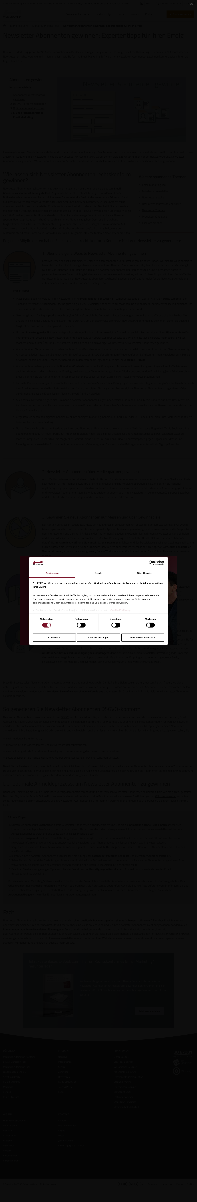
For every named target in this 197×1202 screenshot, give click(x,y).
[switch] (81, 625)
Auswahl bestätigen (98, 637)
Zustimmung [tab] (52, 573)
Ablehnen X (54, 637)
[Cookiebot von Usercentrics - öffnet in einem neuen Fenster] (150, 562)
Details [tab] (98, 573)
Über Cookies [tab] (144, 573)
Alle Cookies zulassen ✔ (143, 637)
